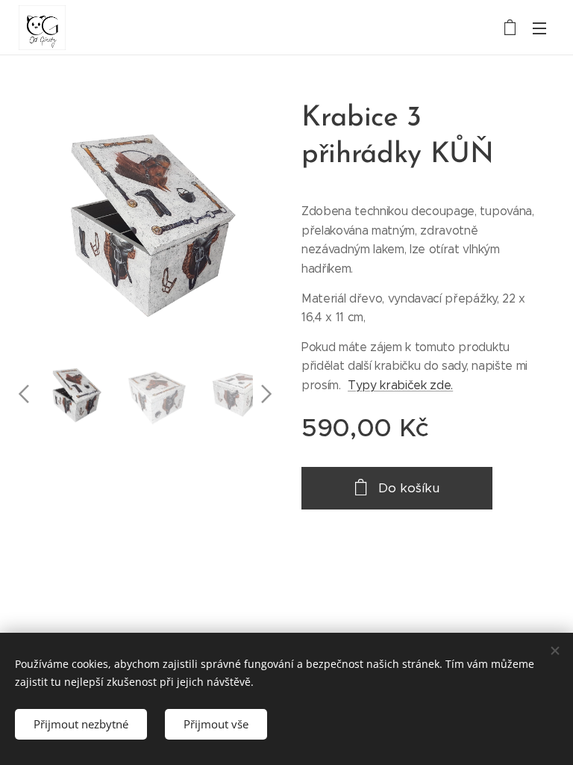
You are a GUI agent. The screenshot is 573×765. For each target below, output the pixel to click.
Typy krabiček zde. (400, 385)
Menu (539, 28)
